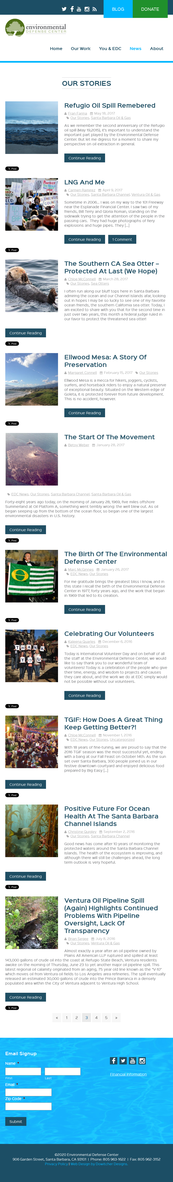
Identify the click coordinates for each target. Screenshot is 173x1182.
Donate (150, 9)
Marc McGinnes (81, 569)
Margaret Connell (82, 372)
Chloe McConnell (82, 279)
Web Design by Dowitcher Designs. (99, 1164)
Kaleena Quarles (81, 641)
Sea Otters (100, 283)
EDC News (20, 494)
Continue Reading (85, 157)
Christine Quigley (82, 831)
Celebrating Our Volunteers (109, 633)
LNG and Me (84, 182)
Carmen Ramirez (81, 190)
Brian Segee (78, 938)
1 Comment (122, 239)
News (136, 48)
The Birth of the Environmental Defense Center (115, 557)
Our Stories (79, 117)
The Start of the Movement (109, 437)
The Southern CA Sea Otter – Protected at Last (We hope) (111, 267)
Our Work (81, 48)
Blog (118, 9)
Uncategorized (122, 739)
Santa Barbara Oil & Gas (111, 117)
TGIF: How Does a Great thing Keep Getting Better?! (113, 723)
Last (48, 1078)
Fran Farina (77, 113)
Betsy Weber (78, 445)
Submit (15, 1121)
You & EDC (110, 48)
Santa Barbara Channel (110, 194)
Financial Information (128, 1074)
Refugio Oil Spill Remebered (109, 105)
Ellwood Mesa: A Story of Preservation (105, 360)
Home (56, 48)
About (157, 48)
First (8, 1078)
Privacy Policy (56, 1164)
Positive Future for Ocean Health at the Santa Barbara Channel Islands (111, 816)
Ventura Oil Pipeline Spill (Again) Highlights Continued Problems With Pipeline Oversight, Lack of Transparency (111, 915)
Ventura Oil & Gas (145, 194)
